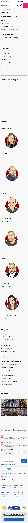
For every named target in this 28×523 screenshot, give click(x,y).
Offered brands (18, 490)
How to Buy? (17, 487)
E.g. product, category (10, 18)
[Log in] (17, 5)
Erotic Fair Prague (19, 492)
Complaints (4, 494)
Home (2, 9)
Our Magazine (4, 499)
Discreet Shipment (5, 490)
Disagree (14, 516)
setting (23, 514)
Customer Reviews (19, 496)
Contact (3, 487)
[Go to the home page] (5, 5)
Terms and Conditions (20, 499)
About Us (3, 496)
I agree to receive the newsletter (8, 464)
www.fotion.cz (5, 357)
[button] (14, 5)
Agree (14, 519)
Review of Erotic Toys (19, 494)
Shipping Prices (5, 492)
